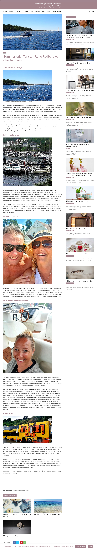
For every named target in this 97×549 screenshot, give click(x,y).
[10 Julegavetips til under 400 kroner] (80, 220)
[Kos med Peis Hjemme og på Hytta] (80, 55)
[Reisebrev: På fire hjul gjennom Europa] (48, 506)
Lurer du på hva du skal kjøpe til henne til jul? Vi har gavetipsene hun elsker (79, 174)
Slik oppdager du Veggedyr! (12, 536)
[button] (93, 11)
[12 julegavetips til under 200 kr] (80, 245)
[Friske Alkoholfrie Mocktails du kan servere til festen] (80, 136)
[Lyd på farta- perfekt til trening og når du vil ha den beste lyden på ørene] (80, 27)
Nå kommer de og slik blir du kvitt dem (79, 281)
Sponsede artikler (69, 39)
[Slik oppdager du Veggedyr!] (17, 527)
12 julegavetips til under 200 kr (77, 254)
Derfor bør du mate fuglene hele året (78, 117)
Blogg (5, 52)
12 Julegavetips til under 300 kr (77, 201)
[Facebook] (86, 11)
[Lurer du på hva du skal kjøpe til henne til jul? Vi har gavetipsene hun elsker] (80, 165)
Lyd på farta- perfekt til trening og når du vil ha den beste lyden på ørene (79, 36)
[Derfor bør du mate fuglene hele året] (80, 109)
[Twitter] (17, 542)
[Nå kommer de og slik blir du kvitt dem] (80, 272)
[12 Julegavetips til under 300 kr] (80, 193)
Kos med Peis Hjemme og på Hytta (78, 63)
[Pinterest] (21, 542)
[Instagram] (89, 11)
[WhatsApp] (24, 542)
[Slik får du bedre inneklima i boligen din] (80, 82)
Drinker (67, 148)
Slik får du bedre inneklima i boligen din (80, 90)
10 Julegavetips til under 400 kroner (78, 228)
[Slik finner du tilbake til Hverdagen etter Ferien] (17, 506)
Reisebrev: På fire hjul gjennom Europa (47, 514)
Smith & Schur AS (37, 547)
